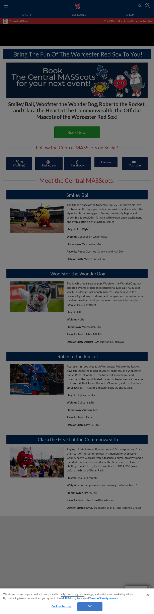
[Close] (147, 594)
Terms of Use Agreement (103, 598)
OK (90, 606)
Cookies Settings (62, 606)
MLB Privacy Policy (72, 598)
